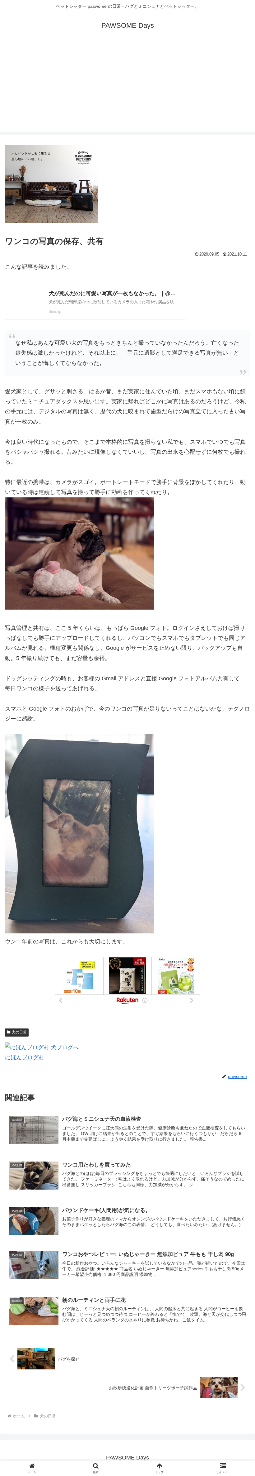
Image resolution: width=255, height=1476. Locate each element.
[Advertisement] (127, 88)
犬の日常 (19, 1032)
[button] (235, 1051)
